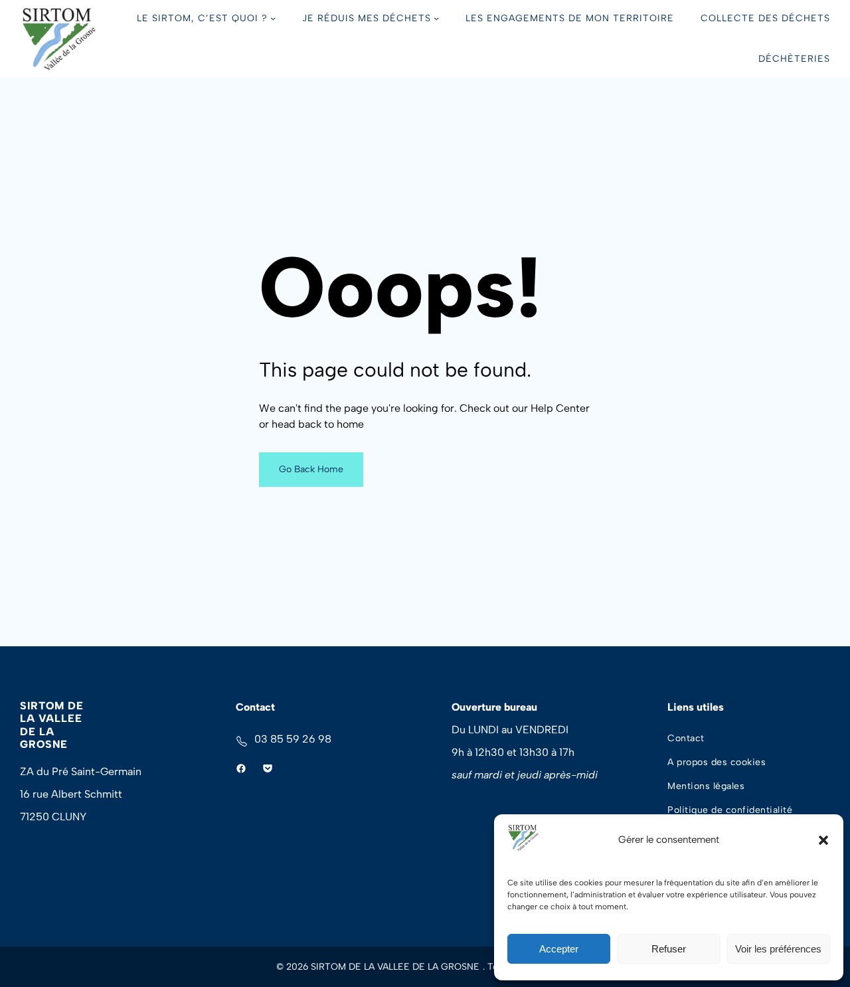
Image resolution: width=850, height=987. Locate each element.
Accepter (558, 948)
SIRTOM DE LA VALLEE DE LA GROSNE (52, 725)
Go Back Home (311, 469)
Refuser (668, 948)
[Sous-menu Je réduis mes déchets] (436, 18)
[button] (823, 840)
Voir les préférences (778, 948)
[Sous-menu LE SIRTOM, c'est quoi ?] (273, 18)
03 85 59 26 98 (292, 739)
